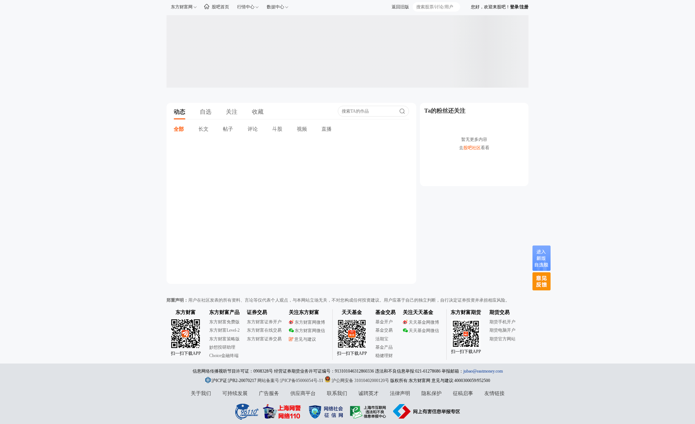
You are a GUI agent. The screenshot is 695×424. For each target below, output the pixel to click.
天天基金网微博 (424, 322)
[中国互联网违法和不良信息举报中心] (426, 411)
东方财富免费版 (224, 321)
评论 (253, 129)
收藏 (258, 112)
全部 (179, 129)
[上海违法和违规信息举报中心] (369, 411)
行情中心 (245, 6)
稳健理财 (384, 355)
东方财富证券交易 (264, 338)
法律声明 (400, 393)
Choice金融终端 (224, 355)
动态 (179, 112)
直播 (326, 129)
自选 (205, 112)
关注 (231, 112)
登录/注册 (519, 6)
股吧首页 (220, 6)
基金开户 (384, 321)
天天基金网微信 (424, 330)
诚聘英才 (368, 393)
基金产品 (384, 347)
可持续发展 (235, 393)
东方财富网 (182, 6)
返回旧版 (400, 6)
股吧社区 (472, 147)
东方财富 (186, 312)
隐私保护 (431, 393)
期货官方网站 (502, 338)
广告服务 (269, 393)
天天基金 (352, 312)
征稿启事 (463, 393)
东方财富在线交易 (264, 330)
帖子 (228, 129)
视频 (302, 129)
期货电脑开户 (502, 330)
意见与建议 (305, 339)
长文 (203, 129)
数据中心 (275, 6)
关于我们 (201, 393)
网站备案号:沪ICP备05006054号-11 (290, 380)
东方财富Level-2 (224, 330)
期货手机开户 (502, 321)
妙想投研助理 (222, 347)
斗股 (277, 129)
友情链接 (494, 393)
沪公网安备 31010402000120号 (360, 380)
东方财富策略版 (224, 338)
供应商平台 (303, 393)
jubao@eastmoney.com (483, 371)
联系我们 (337, 393)
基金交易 (384, 330)
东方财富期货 (466, 312)
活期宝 (381, 338)
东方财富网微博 (310, 322)
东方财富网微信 (310, 330)
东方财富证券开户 (264, 321)
